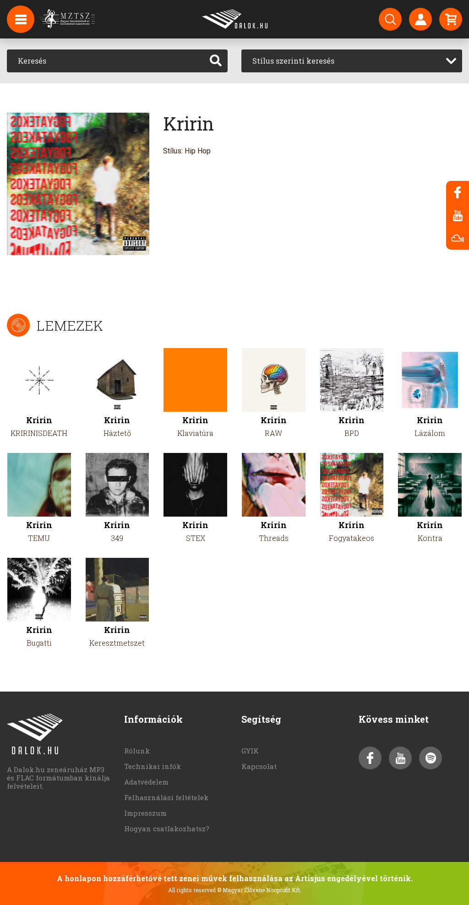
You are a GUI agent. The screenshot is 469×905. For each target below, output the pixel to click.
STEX (195, 538)
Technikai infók (152, 766)
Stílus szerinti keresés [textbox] (293, 60)
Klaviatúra (195, 433)
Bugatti (39, 643)
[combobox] (351, 60)
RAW (273, 433)
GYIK (250, 750)
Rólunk (137, 750)
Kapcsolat (259, 766)
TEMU (39, 538)
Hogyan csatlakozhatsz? (166, 828)
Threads (274, 538)
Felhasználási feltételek (166, 797)
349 (117, 538)
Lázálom (429, 433)
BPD (351, 433)
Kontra (430, 538)
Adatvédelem (146, 781)
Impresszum (145, 813)
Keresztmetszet (117, 643)
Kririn (39, 420)
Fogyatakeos (351, 538)
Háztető (117, 433)
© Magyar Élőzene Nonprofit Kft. (259, 890)
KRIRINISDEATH (39, 433)
